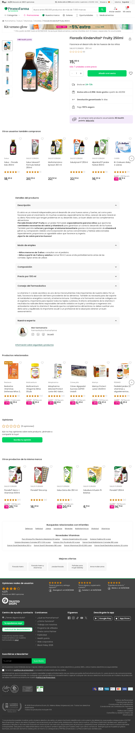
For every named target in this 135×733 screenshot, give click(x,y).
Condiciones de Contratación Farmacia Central (116, 707)
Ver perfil (50, 334)
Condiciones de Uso (125, 702)
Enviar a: (103, 2)
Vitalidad (95, 528)
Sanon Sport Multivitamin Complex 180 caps (100, 542)
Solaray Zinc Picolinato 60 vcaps (66, 542)
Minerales (69, 528)
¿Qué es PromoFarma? (48, 617)
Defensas (29, 528)
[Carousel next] (131, 158)
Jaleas (48, 528)
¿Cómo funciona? (45, 621)
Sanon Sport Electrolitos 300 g (19, 545)
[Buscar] (102, 9)
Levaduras (58, 528)
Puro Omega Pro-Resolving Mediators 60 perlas (41, 539)
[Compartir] (130, 39)
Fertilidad (39, 528)
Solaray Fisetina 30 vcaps (100, 539)
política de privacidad (23, 670)
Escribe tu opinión (22, 440)
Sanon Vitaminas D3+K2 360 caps (78, 545)
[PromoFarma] (16, 9)
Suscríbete (39, 661)
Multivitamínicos (82, 528)
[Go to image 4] (7, 80)
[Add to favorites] (131, 73)
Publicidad (42, 635)
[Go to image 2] (7, 57)
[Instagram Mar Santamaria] (32, 334)
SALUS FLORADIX (77, 48)
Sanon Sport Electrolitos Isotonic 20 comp (111, 545)
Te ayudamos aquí (13, 623)
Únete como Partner (46, 631)
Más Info (90, 120)
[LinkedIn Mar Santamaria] (38, 334)
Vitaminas (28, 21)
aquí (17, 640)
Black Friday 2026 (45, 645)
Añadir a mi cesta (107, 73)
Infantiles (38, 21)
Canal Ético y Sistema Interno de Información (120, 714)
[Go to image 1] (7, 45)
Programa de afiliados (47, 628)
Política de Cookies (125, 711)
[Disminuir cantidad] (72, 73)
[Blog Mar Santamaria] (43, 334)
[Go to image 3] (7, 69)
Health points (43, 638)
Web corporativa (45, 641)
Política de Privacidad (46, 677)
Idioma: (122, 2)
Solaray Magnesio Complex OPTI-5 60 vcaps (33, 542)
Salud (19, 21)
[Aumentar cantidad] (80, 73)
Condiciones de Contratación (121, 704)
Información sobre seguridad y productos (34, 345)
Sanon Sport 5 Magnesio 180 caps (47, 545)
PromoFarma (10, 21)
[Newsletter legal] (3, 670)
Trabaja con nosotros (47, 624)
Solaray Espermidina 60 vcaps (74, 539)
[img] (40, 69)
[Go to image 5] (7, 92)
